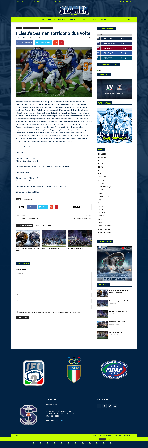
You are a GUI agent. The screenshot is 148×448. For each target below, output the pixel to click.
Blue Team (102, 177)
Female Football (103, 196)
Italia (55, 1)
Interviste (101, 219)
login (60, 1)
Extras (103, 20)
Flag (99, 200)
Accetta (102, 439)
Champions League (105, 187)
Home (42, 20)
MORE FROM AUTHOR (43, 226)
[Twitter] (127, 1)
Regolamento (128, 435)
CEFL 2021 (102, 183)
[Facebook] (120, 1)
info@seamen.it (60, 421)
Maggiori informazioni (112, 439)
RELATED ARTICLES (24, 226)
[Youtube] (130, 1)
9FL (51, 1)
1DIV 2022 (101, 170)
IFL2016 (101, 216)
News (50, 20)
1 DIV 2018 (102, 154)
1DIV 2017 (101, 160)
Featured (101, 193)
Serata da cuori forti (116, 332)
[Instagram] (123, 1)
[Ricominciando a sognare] (80, 238)
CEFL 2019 (102, 180)
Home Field (118, 435)
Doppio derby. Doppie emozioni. (27, 218)
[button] (129, 19)
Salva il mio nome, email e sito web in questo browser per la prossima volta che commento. (49, 312)
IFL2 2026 (101, 213)
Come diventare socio (105, 435)
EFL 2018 (101, 190)
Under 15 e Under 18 (33, 28)
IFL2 (47, 1)
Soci (82, 20)
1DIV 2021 (101, 167)
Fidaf (38, 1)
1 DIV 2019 (102, 157)
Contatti (94, 435)
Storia (91, 20)
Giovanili (19, 28)
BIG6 (100, 173)
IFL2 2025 (101, 209)
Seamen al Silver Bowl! (117, 322)
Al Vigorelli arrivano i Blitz (83, 218)
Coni (34, 1)
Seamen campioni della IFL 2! (51, 248)
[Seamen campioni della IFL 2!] (54, 238)
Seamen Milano (22, 38)
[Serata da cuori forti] (102, 335)
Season (71, 20)
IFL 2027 (101, 206)
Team (60, 20)
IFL (43, 1)
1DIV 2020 (101, 164)
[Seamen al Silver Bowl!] (102, 324)
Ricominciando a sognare (76, 248)
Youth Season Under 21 (47, 28)
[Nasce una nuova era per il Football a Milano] (28, 238)
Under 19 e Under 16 (105, 229)
